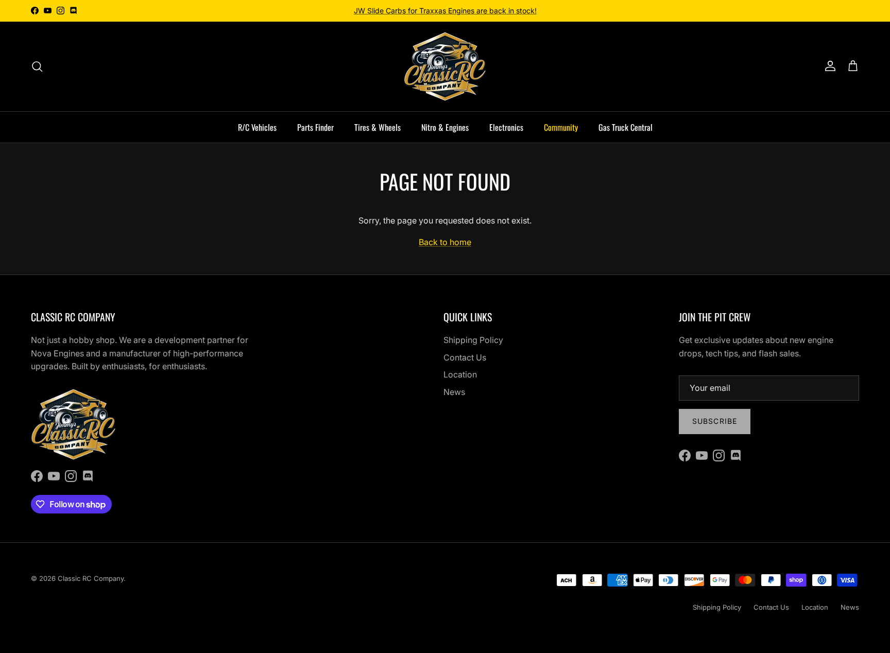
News (454, 392)
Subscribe (714, 421)
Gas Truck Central (625, 127)
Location (460, 374)
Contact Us (464, 357)
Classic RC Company (91, 578)
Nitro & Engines (445, 127)
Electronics (506, 127)
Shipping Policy (473, 340)
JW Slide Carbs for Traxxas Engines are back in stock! (445, 10)
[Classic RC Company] (445, 66)
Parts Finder (315, 127)
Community (561, 127)
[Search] (37, 66)
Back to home (445, 242)
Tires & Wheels (377, 127)
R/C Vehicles (257, 127)
